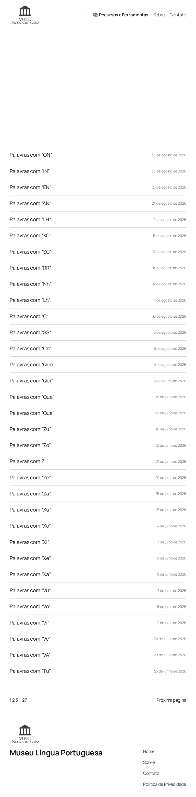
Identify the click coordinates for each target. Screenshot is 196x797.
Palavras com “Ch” (30, 348)
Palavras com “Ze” (30, 477)
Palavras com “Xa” (30, 574)
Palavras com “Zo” (30, 445)
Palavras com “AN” (30, 203)
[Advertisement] (98, 83)
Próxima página (171, 700)
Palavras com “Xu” (30, 510)
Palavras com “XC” (30, 235)
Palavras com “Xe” (30, 558)
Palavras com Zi (28, 461)
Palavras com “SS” (30, 332)
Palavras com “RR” (30, 268)
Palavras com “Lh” (30, 300)
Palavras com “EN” (30, 187)
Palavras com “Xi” (29, 542)
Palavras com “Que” (32, 397)
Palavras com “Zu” (30, 429)
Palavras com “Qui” (31, 380)
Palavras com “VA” (30, 655)
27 (24, 700)
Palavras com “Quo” (32, 364)
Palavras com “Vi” (29, 623)
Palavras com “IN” (30, 171)
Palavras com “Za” (30, 493)
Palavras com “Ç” (29, 316)
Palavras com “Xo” (30, 526)
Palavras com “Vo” (30, 606)
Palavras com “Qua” (32, 413)
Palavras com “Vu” (30, 590)
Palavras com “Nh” (30, 284)
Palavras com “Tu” (30, 671)
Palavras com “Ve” (30, 639)
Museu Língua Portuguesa (56, 752)
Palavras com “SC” (30, 252)
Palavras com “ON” (31, 155)
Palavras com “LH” (30, 219)
